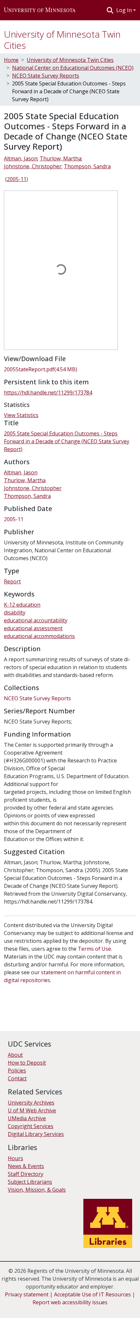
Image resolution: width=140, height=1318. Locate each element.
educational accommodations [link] (39, 636)
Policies (17, 1070)
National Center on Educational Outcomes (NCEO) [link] (72, 67)
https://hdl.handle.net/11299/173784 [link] (48, 392)
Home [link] (11, 60)
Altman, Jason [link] (20, 158)
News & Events (26, 1166)
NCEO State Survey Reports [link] (45, 75)
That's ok (16, 1308)
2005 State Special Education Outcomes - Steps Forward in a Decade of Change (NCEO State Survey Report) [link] (66, 441)
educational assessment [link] (33, 628)
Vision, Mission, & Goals (37, 1189)
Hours (15, 1158)
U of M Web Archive (32, 1110)
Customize (69, 1308)
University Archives (31, 1102)
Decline (42, 1308)
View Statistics (21, 415)
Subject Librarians (30, 1181)
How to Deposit (27, 1062)
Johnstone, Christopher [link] (33, 166)
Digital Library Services (36, 1134)
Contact (17, 1078)
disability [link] (14, 612)
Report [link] (12, 581)
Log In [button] (124, 10)
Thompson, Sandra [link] (87, 166)
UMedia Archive (27, 1118)
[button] (40, 10)
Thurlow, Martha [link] (60, 158)
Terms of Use (94, 948)
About (15, 1054)
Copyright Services (30, 1126)
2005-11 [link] (16, 179)
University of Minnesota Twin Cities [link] (70, 60)
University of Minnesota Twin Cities (62, 39)
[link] (70, 369)
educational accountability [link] (35, 620)
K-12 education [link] (22, 604)
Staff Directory (25, 1174)
